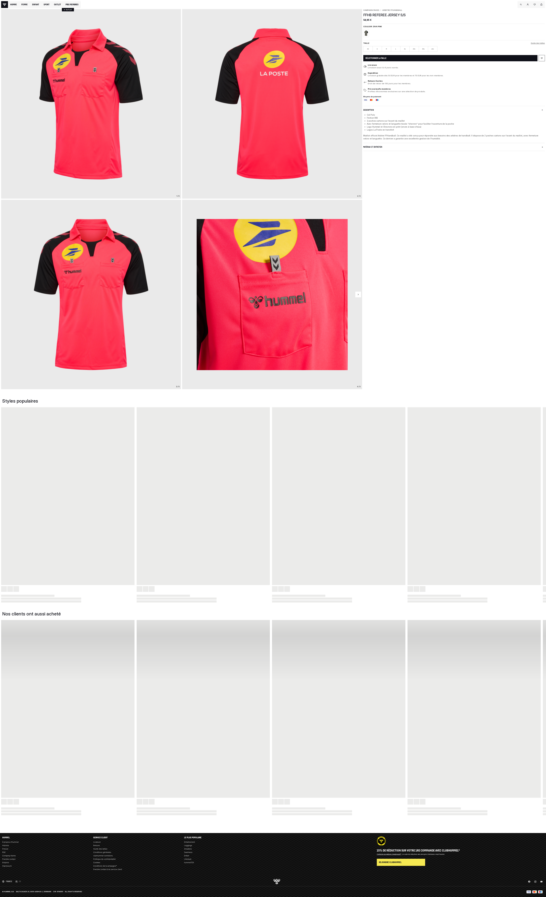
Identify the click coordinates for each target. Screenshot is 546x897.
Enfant (186, 856)
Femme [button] (24, 4)
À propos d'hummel (10, 842)
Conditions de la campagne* (105, 866)
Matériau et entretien (372, 147)
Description (368, 110)
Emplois (5, 862)
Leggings (188, 845)
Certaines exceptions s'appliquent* (389, 854)
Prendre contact (8, 859)
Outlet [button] (57, 4)
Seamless (188, 852)
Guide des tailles (538, 43)
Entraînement (189, 842)
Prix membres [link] (72, 4)
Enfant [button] (35, 4)
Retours (96, 845)
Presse (5, 849)
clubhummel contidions (103, 856)
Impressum (7, 866)
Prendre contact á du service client (107, 869)
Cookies (96, 862)
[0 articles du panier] (541, 4)
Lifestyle (187, 859)
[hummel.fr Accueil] (4, 4)
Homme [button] (13, 4)
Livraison (372, 65)
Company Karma (9, 856)
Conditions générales (102, 852)
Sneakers (188, 849)
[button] (521, 4)
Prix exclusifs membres (379, 89)
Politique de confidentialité (104, 859)
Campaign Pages (371, 10)
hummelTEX (189, 862)
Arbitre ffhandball (392, 10)
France (9, 881)
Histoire (5, 845)
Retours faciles (375, 81)
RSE (4, 852)
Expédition (373, 73)
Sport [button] (46, 4)
